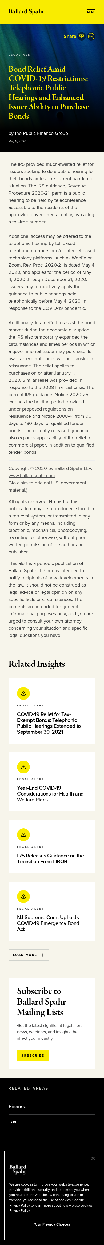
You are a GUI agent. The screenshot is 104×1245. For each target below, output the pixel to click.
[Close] (93, 1158)
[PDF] (91, 36)
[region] (52, 1195)
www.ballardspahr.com (32, 476)
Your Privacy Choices (52, 1224)
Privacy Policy (19, 1210)
